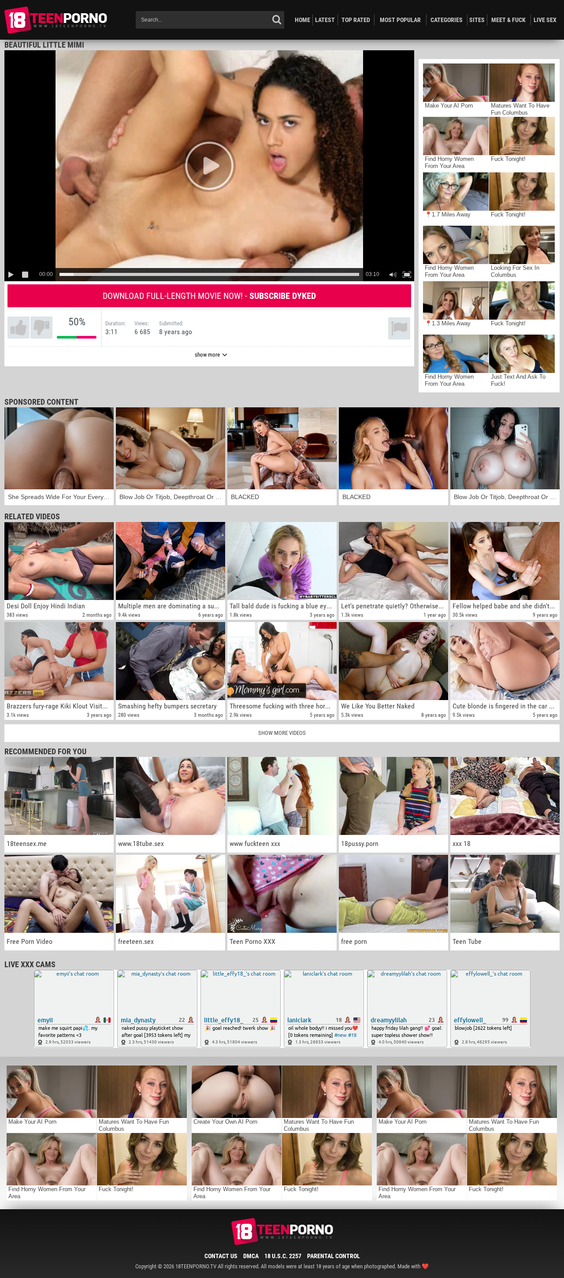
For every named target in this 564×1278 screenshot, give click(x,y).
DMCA (251, 1256)
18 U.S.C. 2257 (282, 1256)
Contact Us (220, 1256)
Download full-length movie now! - (209, 296)
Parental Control (333, 1256)
